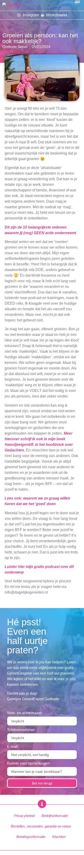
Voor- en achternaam (24, 713)
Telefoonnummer (21, 730)
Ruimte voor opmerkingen (28, 763)
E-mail (12, 747)
